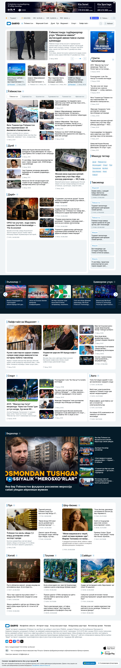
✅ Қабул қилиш (89, 663)
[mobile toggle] (22, 23)
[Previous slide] (72, 58)
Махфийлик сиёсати (27, 626)
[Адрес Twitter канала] (21, 641)
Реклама (107, 626)
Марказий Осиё (42, 23)
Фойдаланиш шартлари (77, 626)
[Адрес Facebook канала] (14, 641)
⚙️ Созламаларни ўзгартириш (108, 663)
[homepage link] (13, 23)
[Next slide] (85, 58)
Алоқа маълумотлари (58, 626)
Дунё (53, 23)
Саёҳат (95, 175)
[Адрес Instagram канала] (18, 641)
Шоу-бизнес (96, 171)
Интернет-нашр (43, 626)
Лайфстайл (83, 23)
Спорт (73, 23)
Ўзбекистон (28, 23)
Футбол (105, 168)
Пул (57, 23)
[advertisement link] (94, 18)
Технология (96, 168)
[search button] (101, 23)
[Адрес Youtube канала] (10, 641)
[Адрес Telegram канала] (6, 641)
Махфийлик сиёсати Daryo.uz (41, 665)
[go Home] (11, 625)
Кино (105, 171)
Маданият (64, 23)
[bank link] (25, 18)
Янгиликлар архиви (95, 626)
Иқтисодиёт (96, 165)
